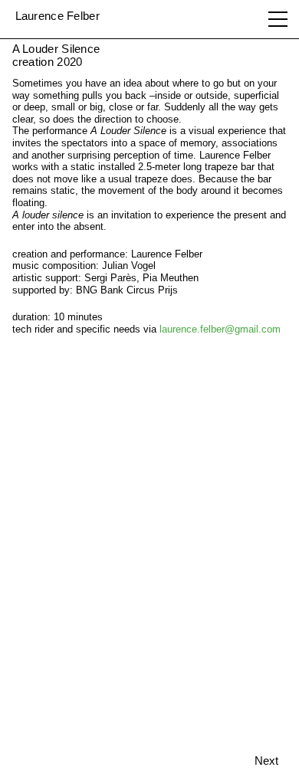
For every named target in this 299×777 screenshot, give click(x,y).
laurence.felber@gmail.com (220, 329)
